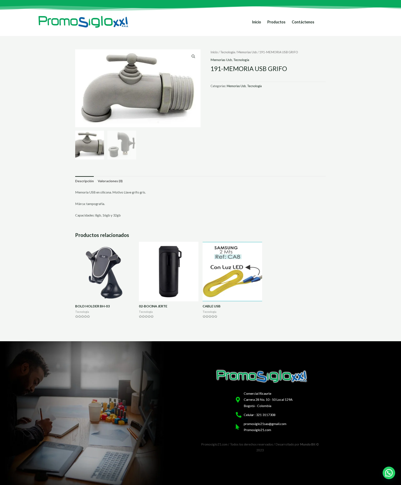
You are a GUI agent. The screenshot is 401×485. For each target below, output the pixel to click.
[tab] (84, 181)
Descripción (84, 181)
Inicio (256, 22)
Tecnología (227, 52)
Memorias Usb (247, 52)
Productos (276, 22)
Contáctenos (303, 22)
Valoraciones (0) (110, 181)
